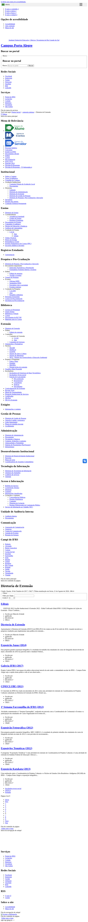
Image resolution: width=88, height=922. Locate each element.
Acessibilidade (10, 24)
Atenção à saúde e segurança (15, 420)
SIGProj (8, 398)
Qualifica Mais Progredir (13, 369)
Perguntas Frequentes (12, 297)
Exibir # (6, 598)
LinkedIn (8, 886)
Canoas (7, 550)
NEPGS (8, 790)
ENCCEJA (9, 161)
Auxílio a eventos (15, 275)
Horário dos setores (11, 201)
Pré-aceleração (19, 379)
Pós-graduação (10, 159)
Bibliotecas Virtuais (11, 314)
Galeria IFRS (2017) (12, 665)
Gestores (8, 491)
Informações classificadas (13, 493)
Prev (6, 802)
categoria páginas (28, 112)
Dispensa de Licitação (16, 503)
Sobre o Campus (10, 176)
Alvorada (8, 546)
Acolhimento (9, 426)
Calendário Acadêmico (13, 224)
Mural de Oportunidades (13, 392)
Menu (5, 114)
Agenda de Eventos (11, 533)
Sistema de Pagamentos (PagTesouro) (18, 445)
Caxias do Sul (10, 552)
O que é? (8, 896)
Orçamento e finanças (12, 439)
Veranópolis (9, 573)
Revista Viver (9, 390)
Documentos (13, 186)
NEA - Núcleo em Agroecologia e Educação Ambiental (28, 357)
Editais (7, 156)
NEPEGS (12, 350)
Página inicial (16, 112)
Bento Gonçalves (11, 548)
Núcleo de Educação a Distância (16, 226)
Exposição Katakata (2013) (15, 768)
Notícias (16, 384)
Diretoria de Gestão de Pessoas (19, 196)
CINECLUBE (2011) (12, 686)
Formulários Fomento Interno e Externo (22, 270)
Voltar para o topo (7, 828)
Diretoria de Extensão (16, 194)
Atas (15, 234)
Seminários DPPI (15, 283)
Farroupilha (9, 556)
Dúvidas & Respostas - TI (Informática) (18, 167)
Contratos (12, 501)
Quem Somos (9, 312)
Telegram (8, 881)
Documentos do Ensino (13, 222)
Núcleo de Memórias (16, 355)
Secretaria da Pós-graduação (14, 300)
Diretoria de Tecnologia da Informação (18, 471)
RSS (6, 885)
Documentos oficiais (12, 154)
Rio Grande (9, 565)
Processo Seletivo (11, 148)
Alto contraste (10, 26)
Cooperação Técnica (12, 488)
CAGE (11, 232)
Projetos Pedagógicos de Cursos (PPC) (18, 244)
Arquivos (8, 529)
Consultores (18, 383)
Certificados (9, 396)
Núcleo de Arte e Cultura (17, 353)
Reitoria (8, 544)
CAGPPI (12, 291)
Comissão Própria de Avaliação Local (22, 184)
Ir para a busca (10, 13)
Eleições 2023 (10, 163)
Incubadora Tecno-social (17, 375)
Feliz (6, 558)
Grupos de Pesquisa (12, 277)
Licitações (8, 99)
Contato (8, 101)
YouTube (8, 883)
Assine (7, 898)
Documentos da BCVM (13, 317)
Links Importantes (11, 422)
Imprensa (8, 103)
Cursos (7, 157)
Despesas (8, 490)
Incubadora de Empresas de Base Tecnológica (25, 373)
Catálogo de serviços (12, 475)
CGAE (16, 338)
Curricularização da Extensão (15, 388)
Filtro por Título (8, 596)
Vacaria (7, 571)
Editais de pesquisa (15, 273)
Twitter (7, 879)
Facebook (8, 875)
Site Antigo (9, 107)
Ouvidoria (8, 105)
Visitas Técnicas (10, 238)
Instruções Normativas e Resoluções (21, 268)
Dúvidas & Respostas (12, 165)
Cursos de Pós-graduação (13, 299)
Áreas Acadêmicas (11, 178)
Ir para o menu (10, 11)
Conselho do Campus (12, 180)
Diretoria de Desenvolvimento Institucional (19, 456)
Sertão (7, 569)
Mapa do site (9, 28)
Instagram (8, 877)
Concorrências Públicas (17, 497)
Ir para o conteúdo (12, 9)
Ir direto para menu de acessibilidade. (13, 2)
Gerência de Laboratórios (13, 228)
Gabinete (12, 190)
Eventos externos (15, 287)
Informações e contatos (13, 409)
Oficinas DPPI (14, 281)
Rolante (7, 567)
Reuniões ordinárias (16, 295)
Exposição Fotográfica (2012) (17, 727)
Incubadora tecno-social (13, 788)
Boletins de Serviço (11, 486)
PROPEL (12, 365)
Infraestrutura (9, 447)
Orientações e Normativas (14, 344)
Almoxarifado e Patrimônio (14, 443)
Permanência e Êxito (12, 242)
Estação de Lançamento (17, 377)
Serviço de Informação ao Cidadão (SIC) (19, 507)
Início (7, 800)
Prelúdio (12, 363)
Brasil (7, 4)
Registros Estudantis (16, 220)
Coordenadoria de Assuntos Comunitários (19, 462)
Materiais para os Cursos (13, 319)
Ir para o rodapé (11, 15)
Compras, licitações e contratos (15, 441)
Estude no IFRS (10, 152)
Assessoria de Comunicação (14, 527)
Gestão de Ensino (15, 218)
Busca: (5, 65)
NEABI (12, 348)
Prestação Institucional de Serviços (17, 394)
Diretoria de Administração (18, 192)
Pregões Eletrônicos (16, 499)
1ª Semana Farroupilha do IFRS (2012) (22, 707)
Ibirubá (7, 560)
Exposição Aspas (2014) (14, 645)
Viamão (7, 575)
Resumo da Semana (12, 535)
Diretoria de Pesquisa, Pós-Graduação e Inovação (26, 198)
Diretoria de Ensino (11, 213)
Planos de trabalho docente (14, 424)
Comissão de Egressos (17, 342)
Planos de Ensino (11, 240)
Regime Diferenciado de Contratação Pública (24, 505)
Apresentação (9, 255)
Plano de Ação (10, 460)
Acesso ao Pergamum (12, 310)
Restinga (8, 563)
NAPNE (12, 352)
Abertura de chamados (12, 473)
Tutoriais (8, 477)
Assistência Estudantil (16, 216)
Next (6, 821)
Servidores (8, 200)
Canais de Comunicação (13, 531)
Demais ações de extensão (18, 367)
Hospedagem (18, 381)
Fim (6, 823)
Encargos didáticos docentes (14, 245)
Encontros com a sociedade (18, 285)
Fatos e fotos (13, 361)
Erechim (8, 554)
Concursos (8, 150)
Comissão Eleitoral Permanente (15, 203)
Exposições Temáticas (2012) (16, 748)
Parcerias (8, 458)
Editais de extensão (15, 332)
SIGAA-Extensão (11, 400)
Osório (7, 561)
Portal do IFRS (10, 97)
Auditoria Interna (11, 516)
